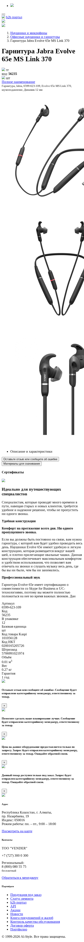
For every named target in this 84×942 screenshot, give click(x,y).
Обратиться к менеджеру (20, 877)
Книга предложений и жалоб (31, 918)
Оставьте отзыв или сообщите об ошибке (30, 459)
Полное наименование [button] (18, 82)
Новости (16, 914)
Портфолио (18, 929)
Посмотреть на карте (17, 831)
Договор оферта (22, 925)
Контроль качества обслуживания (35, 921)
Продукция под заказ (25, 895)
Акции (15, 910)
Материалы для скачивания (21, 463)
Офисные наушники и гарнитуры (35, 37)
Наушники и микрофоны (28, 33)
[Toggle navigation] (3, 14)
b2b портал (14, 17)
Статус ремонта (21, 898)
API (13, 906)
